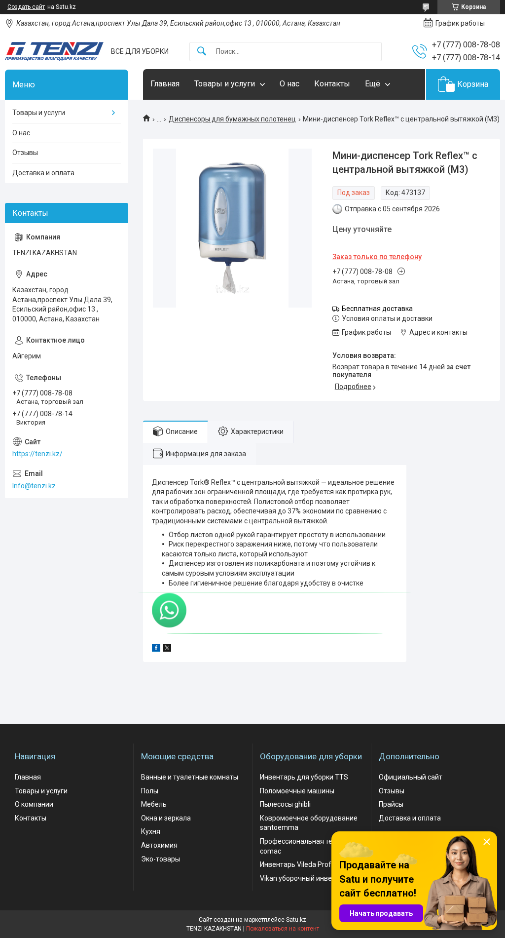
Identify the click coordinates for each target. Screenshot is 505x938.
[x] (167, 649)
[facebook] (156, 649)
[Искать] (202, 51)
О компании (34, 804)
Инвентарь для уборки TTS (304, 777)
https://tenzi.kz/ (37, 454)
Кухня (150, 831)
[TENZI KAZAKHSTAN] (54, 51)
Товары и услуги (224, 83)
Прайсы (391, 804)
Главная (165, 83)
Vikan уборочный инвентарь (305, 878)
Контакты (332, 83)
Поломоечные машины (297, 791)
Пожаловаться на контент (282, 928)
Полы (149, 791)
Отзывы (25, 152)
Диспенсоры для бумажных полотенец (232, 119)
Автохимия (159, 845)
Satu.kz (296, 919)
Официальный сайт (410, 777)
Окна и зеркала (166, 818)
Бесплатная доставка (377, 309)
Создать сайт (26, 6)
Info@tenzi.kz (34, 486)
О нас (289, 83)
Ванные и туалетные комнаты (189, 777)
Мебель (154, 804)
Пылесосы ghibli (285, 804)
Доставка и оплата (43, 173)
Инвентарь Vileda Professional (308, 864)
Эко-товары (160, 859)
